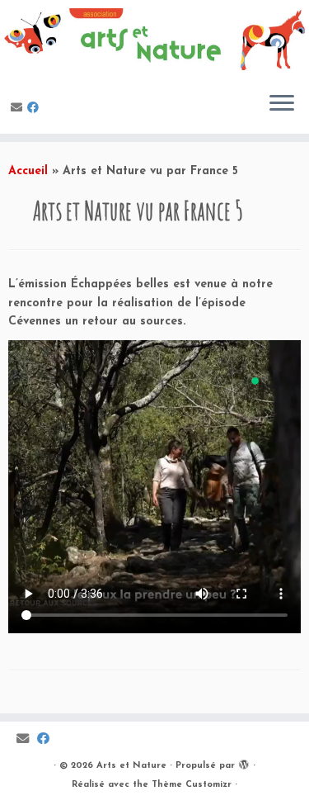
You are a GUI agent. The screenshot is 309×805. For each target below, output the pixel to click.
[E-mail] (19, 108)
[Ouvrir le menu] (281, 104)
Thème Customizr (192, 784)
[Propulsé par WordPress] (244, 763)
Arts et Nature (131, 765)
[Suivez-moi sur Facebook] (35, 108)
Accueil (28, 171)
